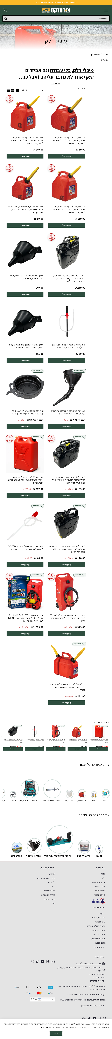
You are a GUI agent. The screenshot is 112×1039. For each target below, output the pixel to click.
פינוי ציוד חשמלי (99, 947)
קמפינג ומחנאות (49, 899)
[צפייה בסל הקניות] (5, 10)
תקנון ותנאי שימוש (98, 882)
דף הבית (106, 54)
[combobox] (56, 18)
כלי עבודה (60, 70)
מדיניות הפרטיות (99, 934)
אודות (103, 873)
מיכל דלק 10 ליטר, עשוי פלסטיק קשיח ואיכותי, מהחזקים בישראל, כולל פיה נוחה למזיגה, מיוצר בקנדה (69, 140)
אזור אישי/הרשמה (98, 917)
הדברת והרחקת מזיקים (46, 878)
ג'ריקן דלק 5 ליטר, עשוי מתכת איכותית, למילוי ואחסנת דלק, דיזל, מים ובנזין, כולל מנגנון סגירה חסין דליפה (67, 549)
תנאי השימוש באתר (97, 938)
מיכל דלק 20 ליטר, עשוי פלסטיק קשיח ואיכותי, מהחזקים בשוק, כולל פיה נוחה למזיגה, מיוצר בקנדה (25, 480)
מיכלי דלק (83, 70)
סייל (53, 903)
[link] (98, 738)
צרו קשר (102, 913)
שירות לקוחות (99, 907)
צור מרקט (100, 867)
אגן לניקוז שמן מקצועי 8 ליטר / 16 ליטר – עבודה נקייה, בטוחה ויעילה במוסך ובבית (27, 412)
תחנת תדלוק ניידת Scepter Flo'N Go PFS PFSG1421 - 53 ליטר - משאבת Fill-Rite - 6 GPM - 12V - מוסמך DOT (25, 618)
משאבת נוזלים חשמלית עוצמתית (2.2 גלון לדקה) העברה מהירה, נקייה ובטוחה (68, 346)
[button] (1, 737)
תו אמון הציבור (99, 895)
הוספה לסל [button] (98, 749)
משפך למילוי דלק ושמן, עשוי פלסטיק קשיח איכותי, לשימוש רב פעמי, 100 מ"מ (26, 346)
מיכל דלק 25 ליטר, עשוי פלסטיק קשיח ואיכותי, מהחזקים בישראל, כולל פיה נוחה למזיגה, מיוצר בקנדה (69, 209)
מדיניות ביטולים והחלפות (95, 926)
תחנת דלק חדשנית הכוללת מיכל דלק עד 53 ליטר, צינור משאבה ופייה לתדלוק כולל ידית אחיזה (67, 618)
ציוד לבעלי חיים (49, 890)
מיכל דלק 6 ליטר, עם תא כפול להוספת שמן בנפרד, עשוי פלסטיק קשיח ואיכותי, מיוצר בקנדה (67, 687)
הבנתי (56, 1033)
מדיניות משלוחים (98, 930)
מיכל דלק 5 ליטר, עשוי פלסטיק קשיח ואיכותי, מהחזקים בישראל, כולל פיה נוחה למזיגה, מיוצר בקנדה (25, 209)
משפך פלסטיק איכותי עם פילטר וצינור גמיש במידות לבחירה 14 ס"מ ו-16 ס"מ (68, 412)
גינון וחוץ (52, 873)
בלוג (103, 878)
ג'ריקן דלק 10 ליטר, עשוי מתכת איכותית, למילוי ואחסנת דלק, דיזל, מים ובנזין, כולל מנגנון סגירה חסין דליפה (68, 480)
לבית (53, 886)
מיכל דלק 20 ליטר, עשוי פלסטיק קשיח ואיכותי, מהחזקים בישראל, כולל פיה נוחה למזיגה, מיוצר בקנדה (27, 140)
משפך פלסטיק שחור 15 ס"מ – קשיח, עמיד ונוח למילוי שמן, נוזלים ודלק (26, 277)
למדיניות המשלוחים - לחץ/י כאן (93, 1005)
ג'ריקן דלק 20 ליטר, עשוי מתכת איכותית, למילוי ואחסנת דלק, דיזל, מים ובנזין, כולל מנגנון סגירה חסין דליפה (68, 278)
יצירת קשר (100, 957)
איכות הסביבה (100, 890)
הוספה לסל (66, 156)
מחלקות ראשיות (47, 867)
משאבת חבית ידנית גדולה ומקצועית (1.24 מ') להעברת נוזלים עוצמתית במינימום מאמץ (25, 547)
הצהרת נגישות (99, 886)
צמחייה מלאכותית (48, 895)
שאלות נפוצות (100, 921)
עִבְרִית (34, 999)
